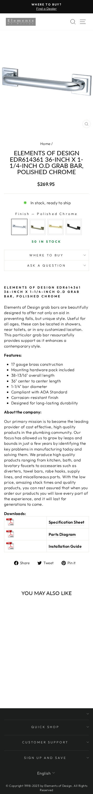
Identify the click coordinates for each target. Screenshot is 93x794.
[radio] (19, 227)
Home (45, 143)
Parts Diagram (62, 534)
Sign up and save (45, 758)
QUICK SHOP (45, 727)
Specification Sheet (66, 522)
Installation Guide (65, 546)
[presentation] (34, 642)
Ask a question (46, 265)
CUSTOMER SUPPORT (45, 742)
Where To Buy (46, 255)
